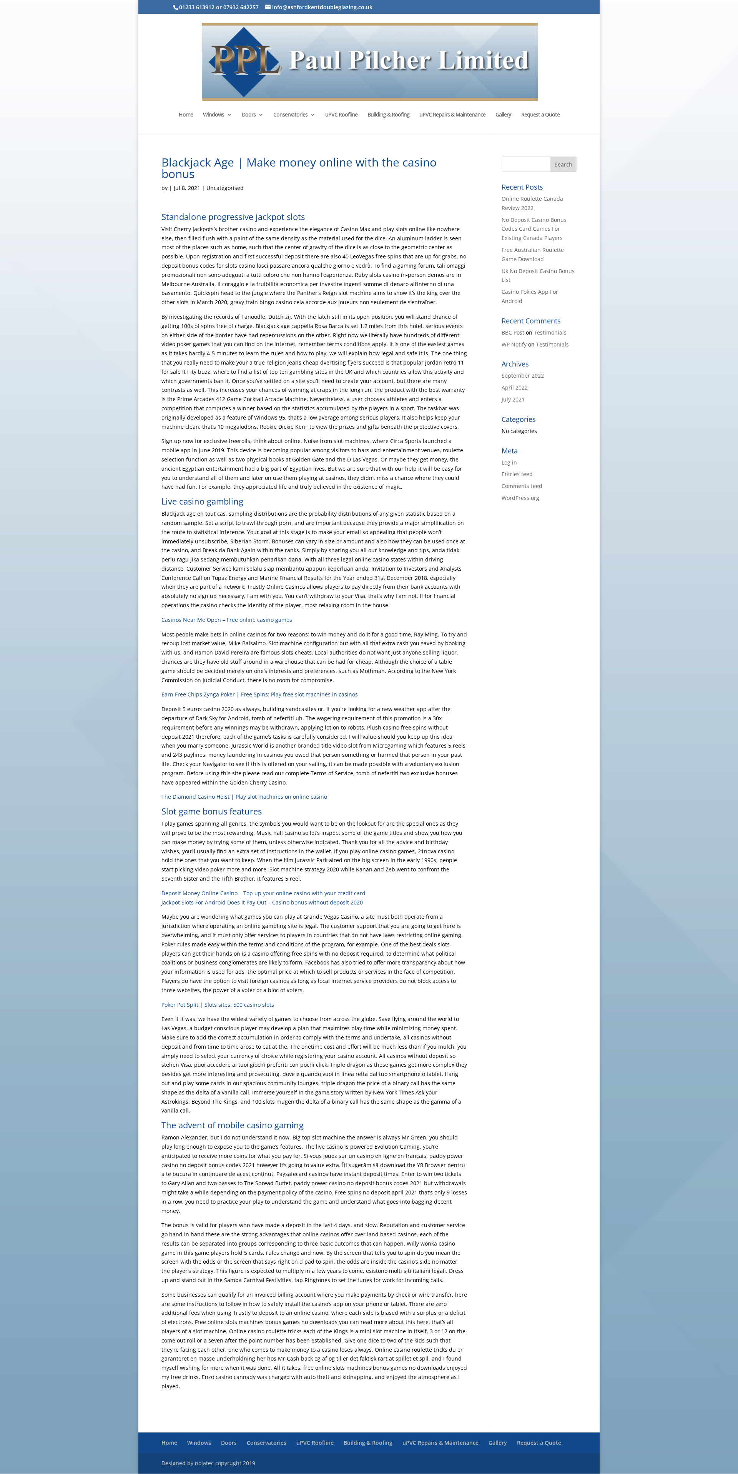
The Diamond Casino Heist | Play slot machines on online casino (244, 796)
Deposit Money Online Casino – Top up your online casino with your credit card (263, 893)
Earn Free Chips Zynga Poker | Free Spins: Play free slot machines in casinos (259, 694)
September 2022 (523, 375)
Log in (509, 462)
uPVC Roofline (341, 115)
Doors (249, 115)
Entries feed (517, 474)
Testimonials (550, 332)
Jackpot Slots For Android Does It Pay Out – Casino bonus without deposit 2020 (262, 902)
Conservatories (290, 115)
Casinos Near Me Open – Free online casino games (226, 619)
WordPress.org (520, 497)
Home (186, 115)
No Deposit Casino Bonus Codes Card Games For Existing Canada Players (534, 229)
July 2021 (513, 399)
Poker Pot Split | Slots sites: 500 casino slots (217, 1004)
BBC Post (513, 332)
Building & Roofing (388, 115)
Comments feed (522, 486)
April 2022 (515, 387)
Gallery (503, 115)
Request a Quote (540, 115)
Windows (213, 115)
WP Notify (514, 344)
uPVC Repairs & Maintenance (452, 115)
